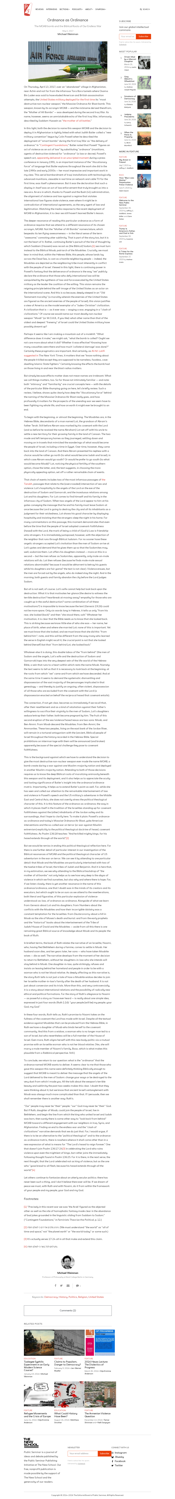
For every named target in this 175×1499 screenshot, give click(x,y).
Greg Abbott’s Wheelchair (129, 79)
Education (30, 1359)
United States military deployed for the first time (67, 100)
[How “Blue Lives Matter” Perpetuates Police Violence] (144, 181)
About (88, 9)
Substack (122, 44)
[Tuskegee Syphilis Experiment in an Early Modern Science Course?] (39, 1343)
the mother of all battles (76, 121)
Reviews (39, 9)
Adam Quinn (124, 191)
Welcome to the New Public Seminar (126, 203)
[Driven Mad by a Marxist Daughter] (144, 63)
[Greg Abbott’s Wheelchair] (144, 82)
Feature (58, 1359)
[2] (67, 838)
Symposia (100, 9)
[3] (63, 1149)
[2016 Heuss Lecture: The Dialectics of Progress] (100, 1343)
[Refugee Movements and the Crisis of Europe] (39, 1394)
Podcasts (76, 9)
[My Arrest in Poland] (144, 163)
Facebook (120, 1461)
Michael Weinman (68, 34)
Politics (72, 1297)
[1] (93, 246)
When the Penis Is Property (128, 135)
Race (121, 175)
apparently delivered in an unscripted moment (63, 158)
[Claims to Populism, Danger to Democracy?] (70, 1343)
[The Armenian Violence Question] (100, 1394)
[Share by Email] (68, 1286)
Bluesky (119, 1457)
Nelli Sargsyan (104, 1422)
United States (96, 1297)
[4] (33, 1170)
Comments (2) (68, 1311)
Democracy (51, 1297)
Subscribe (143, 37)
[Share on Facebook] (55, 1286)
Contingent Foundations (54, 145)
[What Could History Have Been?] (70, 1394)
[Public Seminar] (28, 9)
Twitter (118, 1465)
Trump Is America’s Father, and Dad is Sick (127, 231)
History (63, 1297)
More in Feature (129, 152)
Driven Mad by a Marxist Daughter (130, 59)
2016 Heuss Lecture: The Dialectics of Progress (96, 1365)
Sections (63, 9)
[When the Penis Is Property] (144, 138)
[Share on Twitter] (61, 1286)
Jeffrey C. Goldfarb (126, 168)
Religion (82, 1297)
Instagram (120, 1453)
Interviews (51, 9)
